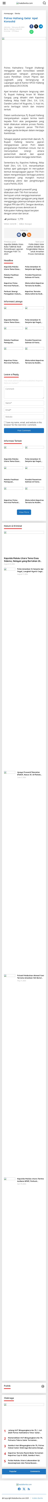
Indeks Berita (37, 1498)
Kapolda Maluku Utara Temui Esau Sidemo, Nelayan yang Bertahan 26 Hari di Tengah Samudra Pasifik (12, 268)
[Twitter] (24, 235)
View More (24, 512)
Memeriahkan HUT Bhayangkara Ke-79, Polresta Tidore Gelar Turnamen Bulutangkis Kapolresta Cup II (25, 1439)
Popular (13, 1471)
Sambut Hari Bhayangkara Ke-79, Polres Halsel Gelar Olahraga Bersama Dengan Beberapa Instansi (26, 1446)
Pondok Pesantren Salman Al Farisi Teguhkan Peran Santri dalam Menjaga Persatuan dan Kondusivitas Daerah (34, 276)
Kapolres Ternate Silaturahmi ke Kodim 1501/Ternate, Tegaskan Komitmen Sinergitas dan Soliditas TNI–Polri (34, 292)
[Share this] (31, 26)
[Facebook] (19, 235)
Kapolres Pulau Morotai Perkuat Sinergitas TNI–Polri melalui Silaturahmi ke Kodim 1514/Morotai (12, 284)
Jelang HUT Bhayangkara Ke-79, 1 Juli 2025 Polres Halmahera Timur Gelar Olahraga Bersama (25, 1431)
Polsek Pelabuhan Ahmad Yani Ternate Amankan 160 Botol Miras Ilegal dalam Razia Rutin (30, 976)
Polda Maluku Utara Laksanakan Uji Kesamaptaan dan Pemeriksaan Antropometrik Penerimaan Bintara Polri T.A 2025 (26, 1461)
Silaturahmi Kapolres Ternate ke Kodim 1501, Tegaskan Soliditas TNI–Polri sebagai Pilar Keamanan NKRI (34, 284)
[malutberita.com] (24, 3)
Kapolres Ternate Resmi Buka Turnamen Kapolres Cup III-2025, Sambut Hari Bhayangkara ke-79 (25, 1454)
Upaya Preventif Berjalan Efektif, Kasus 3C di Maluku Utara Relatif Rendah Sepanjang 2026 (29, 773)
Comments (35, 1471)
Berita (6, 29)
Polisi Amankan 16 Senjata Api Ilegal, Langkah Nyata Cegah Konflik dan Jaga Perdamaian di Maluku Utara (34, 268)
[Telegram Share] (41, 26)
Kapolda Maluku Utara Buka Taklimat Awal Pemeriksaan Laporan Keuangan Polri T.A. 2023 (13, 248)
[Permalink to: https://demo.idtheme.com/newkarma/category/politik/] (42, 1386)
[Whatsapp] (31, 32)
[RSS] (29, 235)
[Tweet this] (36, 26)
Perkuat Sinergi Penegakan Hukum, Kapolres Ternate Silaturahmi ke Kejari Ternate (13, 292)
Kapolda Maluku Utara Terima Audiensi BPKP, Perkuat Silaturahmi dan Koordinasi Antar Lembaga (30, 1180)
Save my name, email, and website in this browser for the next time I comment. (23, 423)
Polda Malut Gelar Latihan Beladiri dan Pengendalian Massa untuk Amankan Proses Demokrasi (35, 248)
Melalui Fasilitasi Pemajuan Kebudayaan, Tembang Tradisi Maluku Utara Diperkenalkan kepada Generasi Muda (11, 276)
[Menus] (4, 3)
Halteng (12, 29)
